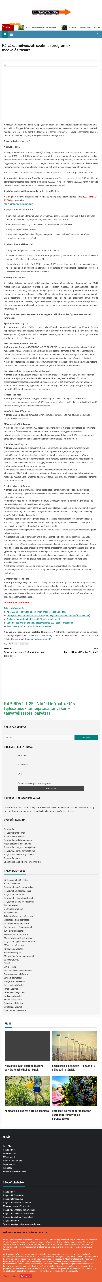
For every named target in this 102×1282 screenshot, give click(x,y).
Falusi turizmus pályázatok (16, 934)
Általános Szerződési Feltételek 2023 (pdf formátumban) (33, 619)
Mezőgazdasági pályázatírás (17, 843)
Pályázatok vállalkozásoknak (17, 891)
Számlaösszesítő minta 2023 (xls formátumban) (28, 626)
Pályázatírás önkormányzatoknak (19, 854)
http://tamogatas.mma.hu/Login (18, 204)
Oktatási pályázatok (13, 1007)
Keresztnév (22, 755)
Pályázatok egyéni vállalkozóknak (19, 941)
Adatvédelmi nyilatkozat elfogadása (36, 783)
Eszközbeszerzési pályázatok (18, 927)
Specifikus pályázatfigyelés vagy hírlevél (23, 862)
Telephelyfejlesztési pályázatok (19, 916)
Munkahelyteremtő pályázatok (18, 938)
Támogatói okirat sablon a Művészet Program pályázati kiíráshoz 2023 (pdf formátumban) (48, 615)
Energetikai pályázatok (14, 981)
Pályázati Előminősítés (14, 833)
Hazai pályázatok (12, 883)
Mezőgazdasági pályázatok (17, 923)
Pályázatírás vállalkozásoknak (18, 840)
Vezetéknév (23, 765)
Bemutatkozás (9, 1153)
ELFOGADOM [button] (25, 1276)
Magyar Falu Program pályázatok (19, 956)
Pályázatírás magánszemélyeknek (20, 847)
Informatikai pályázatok (15, 992)
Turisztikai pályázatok (14, 931)
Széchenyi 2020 (11, 959)
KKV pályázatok (11, 912)
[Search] (97, 34)
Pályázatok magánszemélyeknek (19, 887)
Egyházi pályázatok (13, 978)
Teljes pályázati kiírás (14, 608)
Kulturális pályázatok (13, 949)
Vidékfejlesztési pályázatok (17, 920)
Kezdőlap (7, 1146)
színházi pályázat (22, 644)
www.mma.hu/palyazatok (38, 639)
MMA (11, 644)
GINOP (7, 963)
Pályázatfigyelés (12, 858)
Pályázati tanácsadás (14, 836)
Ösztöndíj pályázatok (14, 909)
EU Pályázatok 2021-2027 (16, 880)
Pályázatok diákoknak (14, 894)
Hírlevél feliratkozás (12, 1160)
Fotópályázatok (11, 989)
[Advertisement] (51, 679)
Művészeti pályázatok (14, 945)
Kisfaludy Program (12, 952)
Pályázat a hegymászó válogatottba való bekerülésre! (24, 652)
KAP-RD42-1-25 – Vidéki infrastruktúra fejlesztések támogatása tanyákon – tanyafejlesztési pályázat (40, 708)
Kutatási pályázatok (13, 999)
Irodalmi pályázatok (13, 996)
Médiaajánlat (9, 1157)
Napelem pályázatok (13, 1003)
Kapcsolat (7, 1168)
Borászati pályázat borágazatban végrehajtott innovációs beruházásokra (71, 1114)
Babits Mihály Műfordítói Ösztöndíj (81, 650)
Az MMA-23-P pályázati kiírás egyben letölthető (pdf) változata (36, 612)
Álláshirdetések (11, 905)
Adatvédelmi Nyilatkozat (14, 1171)
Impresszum (9, 1164)
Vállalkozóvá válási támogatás (18, 970)
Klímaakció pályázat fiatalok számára (27, 1110)
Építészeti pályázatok (14, 985)
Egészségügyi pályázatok (16, 974)
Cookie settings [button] (11, 1276)
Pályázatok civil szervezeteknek (19, 901)
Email (20, 774)
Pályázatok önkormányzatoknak (18, 898)
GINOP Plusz (10, 967)
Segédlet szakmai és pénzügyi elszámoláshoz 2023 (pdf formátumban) (40, 623)
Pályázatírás (10, 829)
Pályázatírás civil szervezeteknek (19, 851)
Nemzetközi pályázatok (15, 1010)
